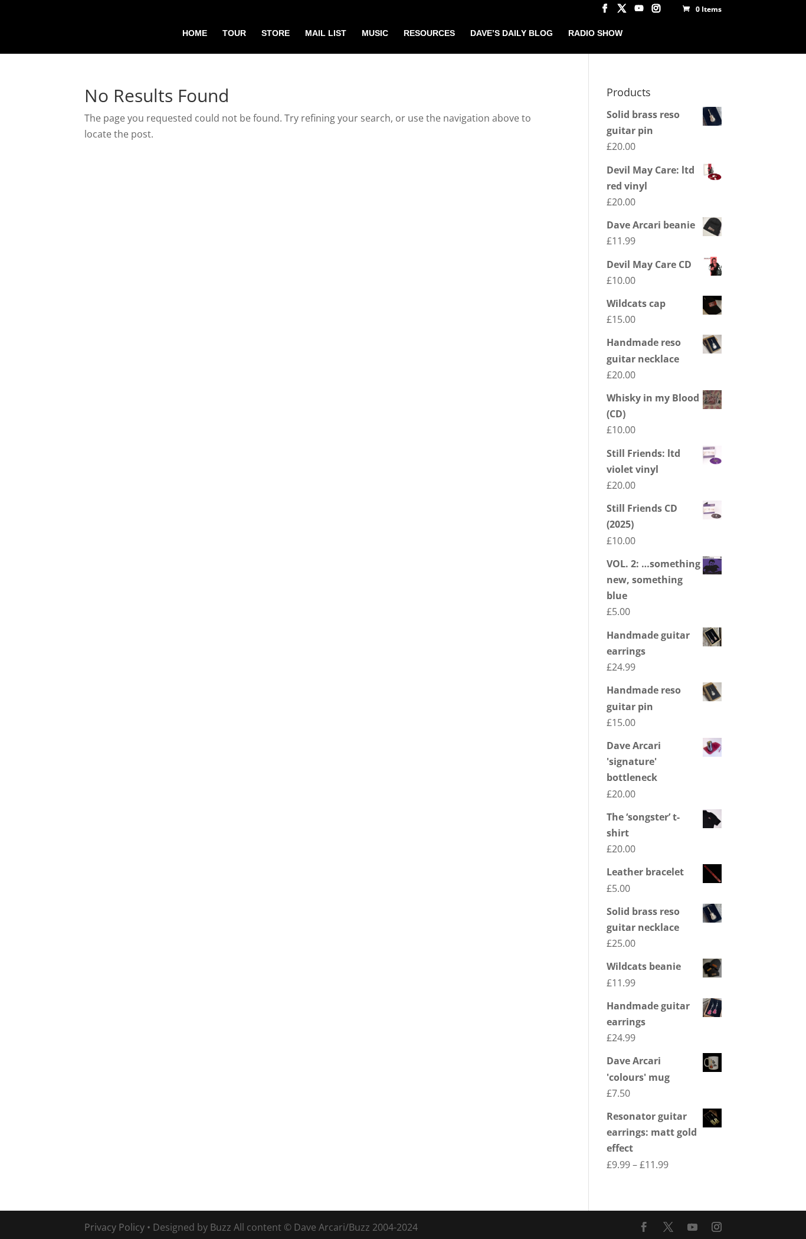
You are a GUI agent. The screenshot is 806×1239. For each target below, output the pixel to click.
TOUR (234, 33)
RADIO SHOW (595, 33)
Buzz (220, 1227)
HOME (194, 33)
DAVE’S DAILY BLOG (511, 33)
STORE (275, 33)
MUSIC (375, 33)
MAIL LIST (325, 33)
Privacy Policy (114, 1227)
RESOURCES (429, 33)
